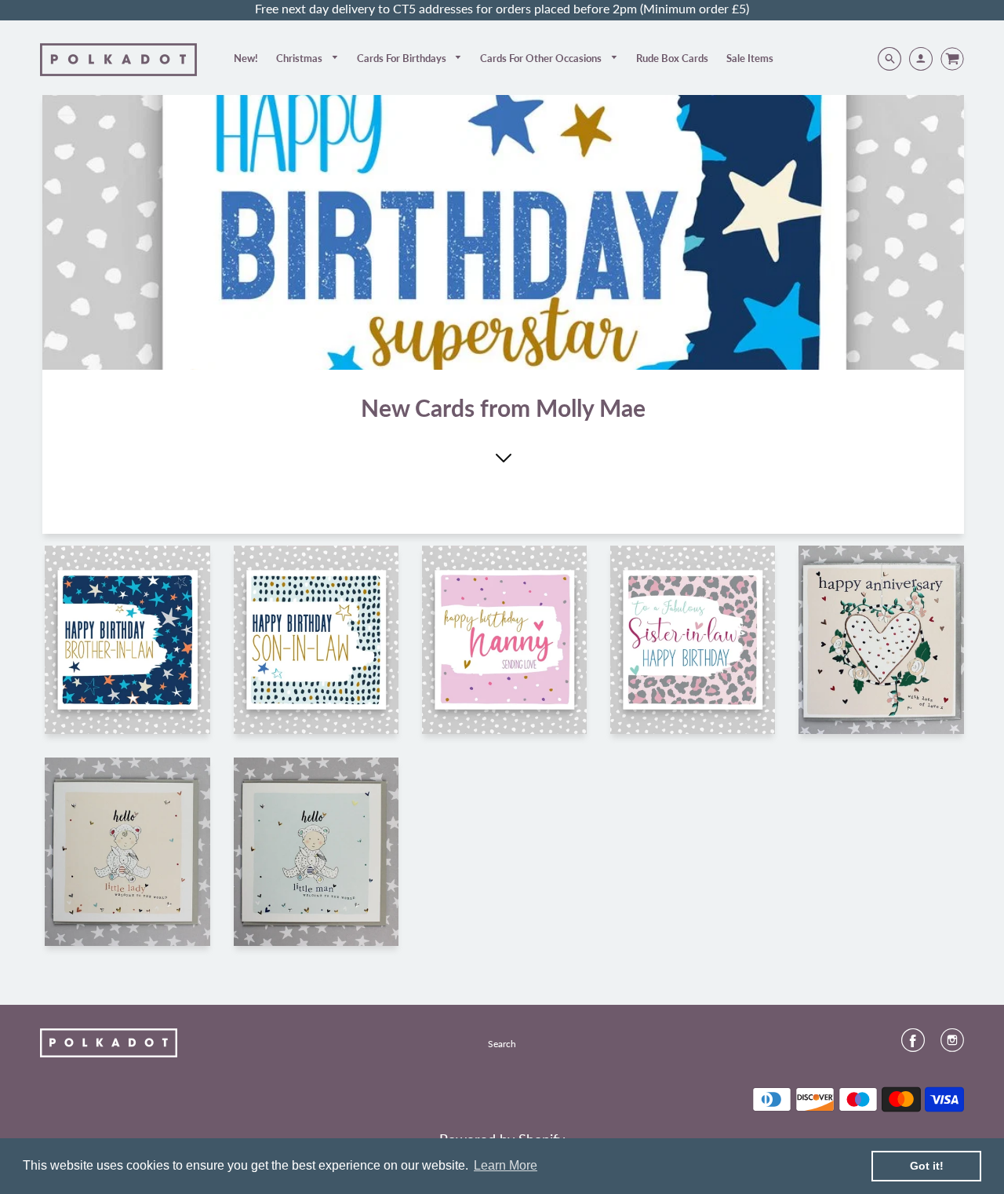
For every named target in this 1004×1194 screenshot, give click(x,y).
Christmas (300, 58)
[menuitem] (246, 58)
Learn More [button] (505, 1165)
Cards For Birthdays (403, 58)
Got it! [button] (927, 1165)
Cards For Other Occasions (542, 58)
